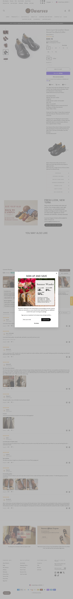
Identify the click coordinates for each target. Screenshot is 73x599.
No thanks (36, 323)
